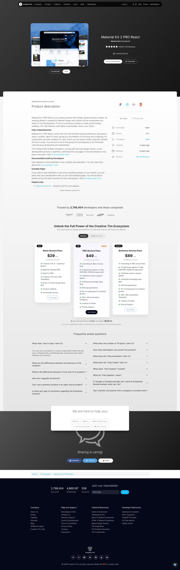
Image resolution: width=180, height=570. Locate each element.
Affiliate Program (37, 526)
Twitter (91, 460)
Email (107, 460)
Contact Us (65, 515)
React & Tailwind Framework (103, 517)
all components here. (60, 154)
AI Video (48, 4)
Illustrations (65, 532)
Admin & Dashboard (99, 512)
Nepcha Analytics (43, 186)
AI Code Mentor (128, 520)
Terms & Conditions (69, 523)
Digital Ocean (127, 523)
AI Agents (38, 4)
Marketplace (91, 4)
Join (125, 492)
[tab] (59, 343)
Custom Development (82, 426)
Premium (34, 520)
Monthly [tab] (83, 236)
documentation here (49, 165)
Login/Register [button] (154, 4)
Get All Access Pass (113, 61)
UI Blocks (57, 4)
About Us (34, 512)
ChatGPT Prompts (129, 517)
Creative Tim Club (38, 529)
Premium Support (68, 517)
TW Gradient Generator (101, 529)
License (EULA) (121, 53)
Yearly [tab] (97, 236)
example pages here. (93, 178)
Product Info (139, 118)
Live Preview (55, 71)
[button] (129, 4)
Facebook (75, 460)
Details (124, 118)
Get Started (53, 297)
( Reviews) (129, 47)
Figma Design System (100, 523)
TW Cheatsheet (98, 526)
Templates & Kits (98, 515)
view (147, 139)
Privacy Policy (66, 526)
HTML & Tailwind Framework (103, 520)
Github (76, 421)
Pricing (145, 4)
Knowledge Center (100, 421)
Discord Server (101, 426)
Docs (66, 71)
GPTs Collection (128, 515)
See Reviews (142, 157)
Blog (139, 4)
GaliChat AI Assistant (130, 512)
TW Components (98, 532)
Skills (82, 4)
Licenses (64, 529)
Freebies (34, 517)
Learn (75, 4)
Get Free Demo (130, 61)
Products (67, 4)
